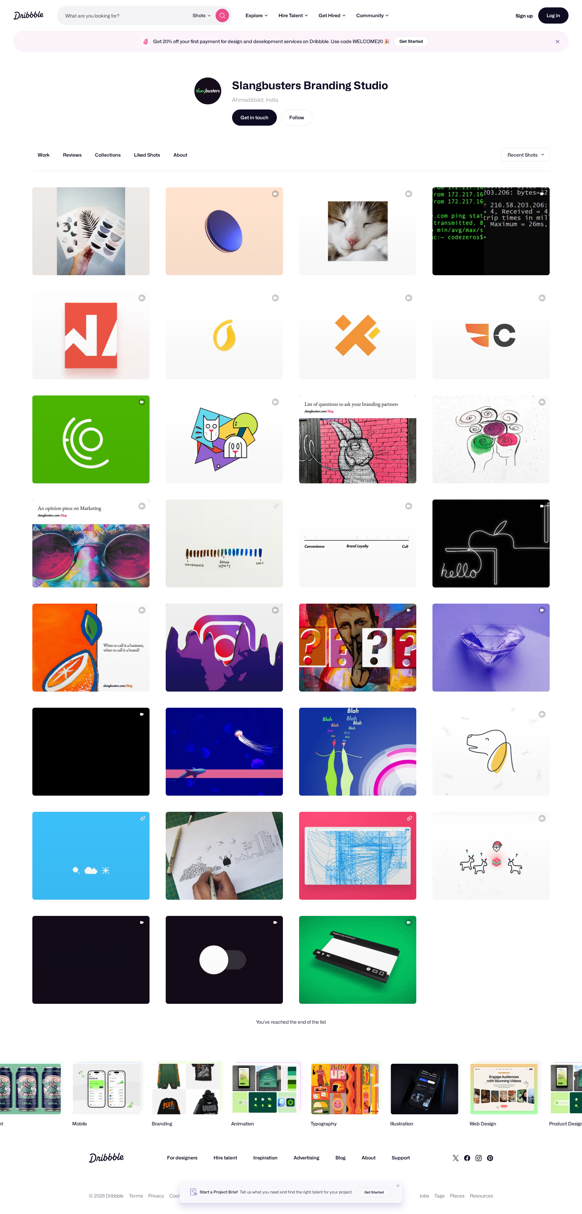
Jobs (424, 1196)
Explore (254, 15)
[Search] (222, 15)
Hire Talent (291, 15)
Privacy (156, 1196)
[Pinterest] (490, 1158)
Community (370, 15)
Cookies (178, 1196)
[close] (557, 41)
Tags (439, 1196)
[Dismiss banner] (398, 1185)
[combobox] (123, 15)
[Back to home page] (28, 15)
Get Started (411, 41)
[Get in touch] (110, 262)
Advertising (306, 1157)
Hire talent (225, 1157)
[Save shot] (123, 262)
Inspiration (265, 1157)
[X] (456, 1158)
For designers (182, 1157)
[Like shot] (137, 262)
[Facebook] (467, 1158)
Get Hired (330, 15)
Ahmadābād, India (255, 100)
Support (401, 1157)
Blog (340, 1157)
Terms (136, 1196)
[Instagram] (479, 1158)
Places (457, 1196)
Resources (481, 1196)
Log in (553, 15)
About (369, 1157)
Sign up (524, 16)
